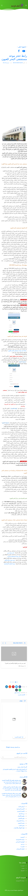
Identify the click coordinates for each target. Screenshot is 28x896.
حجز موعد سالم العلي (9, 560)
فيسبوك (22, 870)
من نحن (22, 844)
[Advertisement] (14, 28)
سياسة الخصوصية (20, 839)
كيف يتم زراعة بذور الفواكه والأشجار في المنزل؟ (15, 663)
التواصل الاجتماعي (20, 842)
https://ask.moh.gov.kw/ (21, 354)
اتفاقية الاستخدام (20, 849)
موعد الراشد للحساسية (9, 563)
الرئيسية (22, 837)
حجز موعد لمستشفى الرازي (14, 556)
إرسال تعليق (17, 692)
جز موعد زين (10, 552)
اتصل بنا (22, 846)
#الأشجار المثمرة (21, 694)
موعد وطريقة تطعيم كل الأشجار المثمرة (11, 780)
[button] (20, 686)
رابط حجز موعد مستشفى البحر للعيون (17, 350)
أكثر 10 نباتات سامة (22, 767)
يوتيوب (22, 868)
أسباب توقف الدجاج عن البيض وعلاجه (12, 787)
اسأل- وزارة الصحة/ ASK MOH (19, 487)
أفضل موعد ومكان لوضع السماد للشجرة (11, 793)
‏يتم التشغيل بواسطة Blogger (13, 747)
